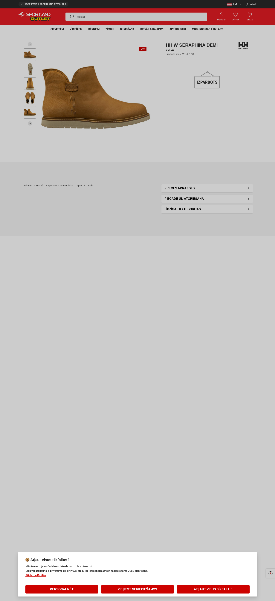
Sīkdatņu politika (35, 575)
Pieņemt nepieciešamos (137, 589)
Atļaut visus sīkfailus (213, 589)
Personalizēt (62, 589)
